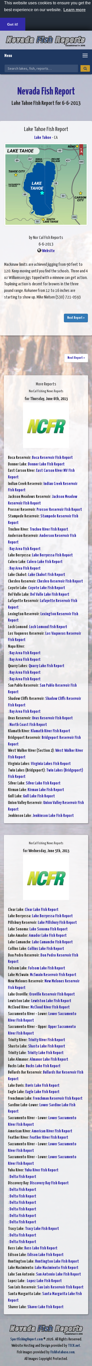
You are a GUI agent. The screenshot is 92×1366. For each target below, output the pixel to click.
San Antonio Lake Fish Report (58, 1274)
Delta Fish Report (22, 1177)
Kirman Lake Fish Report (46, 790)
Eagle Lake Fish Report (42, 1092)
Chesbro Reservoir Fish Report (60, 581)
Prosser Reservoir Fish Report (59, 510)
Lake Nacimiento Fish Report (56, 1268)
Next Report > (76, 318)
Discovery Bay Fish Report (49, 1183)
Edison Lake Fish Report (45, 1255)
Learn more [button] (74, 10)
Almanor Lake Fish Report (49, 1059)
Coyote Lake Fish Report (46, 588)
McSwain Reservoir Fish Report (53, 975)
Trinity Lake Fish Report (45, 1053)
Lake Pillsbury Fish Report (57, 923)
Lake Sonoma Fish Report (48, 929)
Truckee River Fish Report (49, 529)
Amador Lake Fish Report (48, 935)
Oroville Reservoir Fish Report (52, 994)
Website (48, 251)
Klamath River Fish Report (50, 731)
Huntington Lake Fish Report (57, 1261)
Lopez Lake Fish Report (44, 1281)
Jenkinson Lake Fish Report (53, 816)
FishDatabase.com (62, 1352)
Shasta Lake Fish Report (46, 1046)
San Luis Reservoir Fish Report (60, 1287)
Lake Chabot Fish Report (46, 575)
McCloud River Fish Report (50, 1007)
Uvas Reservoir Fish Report (52, 718)
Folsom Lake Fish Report (46, 968)
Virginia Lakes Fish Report (51, 764)
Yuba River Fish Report (42, 1170)
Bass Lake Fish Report (40, 1248)
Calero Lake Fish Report (45, 562)
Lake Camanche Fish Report (52, 942)
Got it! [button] (12, 24)
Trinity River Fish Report (46, 1040)
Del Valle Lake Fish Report (49, 594)
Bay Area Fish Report (25, 549)
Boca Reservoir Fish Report (52, 458)
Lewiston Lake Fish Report (51, 1001)
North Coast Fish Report (28, 725)
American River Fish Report (52, 1131)
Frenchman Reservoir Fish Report (58, 1098)
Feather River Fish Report (49, 1137)
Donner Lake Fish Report (46, 464)
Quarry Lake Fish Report (46, 666)
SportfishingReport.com (26, 1339)
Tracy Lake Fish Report (42, 1229)
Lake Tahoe (42, 138)
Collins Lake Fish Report (46, 949)
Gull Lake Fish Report (39, 796)
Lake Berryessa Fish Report (52, 555)
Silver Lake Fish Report (43, 783)
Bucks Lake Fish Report (43, 1066)
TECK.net (74, 1346)
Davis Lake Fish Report (42, 1085)
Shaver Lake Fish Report (45, 1307)
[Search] (85, 68)
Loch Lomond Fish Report (48, 627)
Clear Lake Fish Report (42, 910)
